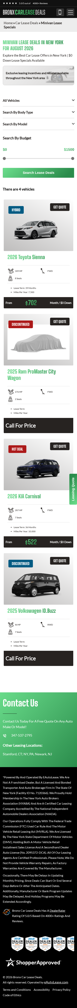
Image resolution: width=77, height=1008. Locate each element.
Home (8, 23)
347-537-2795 (60, 12)
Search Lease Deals (38, 173)
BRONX (24, 12)
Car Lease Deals (26, 23)
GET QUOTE (59, 207)
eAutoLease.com (56, 982)
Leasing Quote (73, 489)
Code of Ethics (12, 995)
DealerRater (57, 910)
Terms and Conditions (17, 989)
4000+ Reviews (40, 3)
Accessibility (42, 989)
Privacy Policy (61, 989)
